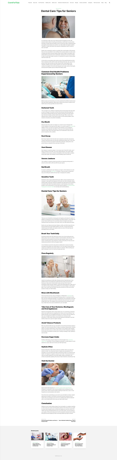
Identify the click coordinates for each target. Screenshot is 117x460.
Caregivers (90, 2)
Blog (106, 2)
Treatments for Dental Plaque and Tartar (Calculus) (65, 444)
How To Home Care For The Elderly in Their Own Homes (79, 444)
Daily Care (35, 2)
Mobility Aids (48, 2)
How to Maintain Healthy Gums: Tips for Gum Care (37, 444)
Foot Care (72, 2)
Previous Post (49, 420)
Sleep (102, 2)
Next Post (67, 420)
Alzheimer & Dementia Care (63, 2)
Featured (30, 2)
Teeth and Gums (97, 2)
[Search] (109, 3)
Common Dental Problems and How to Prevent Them (51, 444)
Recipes (76, 2)
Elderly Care (54, 2)
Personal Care (77, 442)
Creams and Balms (83, 2)
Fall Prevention (41, 2)
